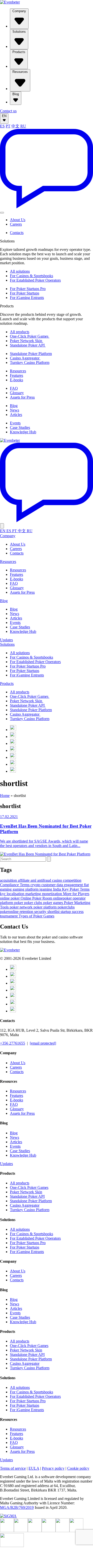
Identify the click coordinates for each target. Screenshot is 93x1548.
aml (34, 880)
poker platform (45, 907)
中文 (15, 126)
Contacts (17, 233)
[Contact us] (46, 207)
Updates (6, 640)
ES (2, 126)
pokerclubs (66, 907)
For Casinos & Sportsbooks (31, 276)
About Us (17, 220)
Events (15, 423)
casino (57, 880)
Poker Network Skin (26, 341)
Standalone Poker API (28, 345)
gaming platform (26, 889)
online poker (10, 898)
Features (16, 375)
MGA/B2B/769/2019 (17, 1507)
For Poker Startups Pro (28, 289)
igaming (46, 889)
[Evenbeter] (10, 2)
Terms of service (13, 1468)
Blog (15, 94)
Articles (16, 414)
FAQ (14, 388)
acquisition (9, 880)
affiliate (24, 880)
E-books (16, 380)
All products (19, 332)
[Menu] (2, 212)
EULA (34, 1468)
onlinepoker (63, 898)
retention (27, 911)
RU (23, 126)
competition (72, 880)
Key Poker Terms (76, 889)
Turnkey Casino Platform (29, 362)
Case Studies (20, 427)
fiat (86, 885)
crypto (36, 885)
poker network (21, 907)
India (57, 889)
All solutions (20, 271)
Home (5, 795)
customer (49, 885)
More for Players (76, 894)
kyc (3, 894)
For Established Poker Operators (35, 280)
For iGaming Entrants (27, 297)
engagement (74, 885)
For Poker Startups (24, 293)
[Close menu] (2, 525)
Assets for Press (22, 397)
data (60, 885)
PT (8, 126)
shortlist (54, 911)
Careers (16, 224)
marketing (33, 894)
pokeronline (10, 911)
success (78, 911)
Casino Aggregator (25, 358)
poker (19, 903)
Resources (20, 72)
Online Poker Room (37, 898)
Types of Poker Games (36, 916)
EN (4, 116)
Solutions (19, 31)
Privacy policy (53, 1468)
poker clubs (33, 903)
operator (79, 898)
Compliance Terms (15, 885)
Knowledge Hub (23, 432)
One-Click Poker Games (29, 336)
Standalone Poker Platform (31, 353)
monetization (52, 894)
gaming (6, 889)
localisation (16, 894)
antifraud (44, 880)
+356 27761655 (12, 1043)
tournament (9, 916)
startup (66, 911)
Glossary (17, 393)
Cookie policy (78, 1468)
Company (19, 11)
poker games (53, 903)
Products (18, 52)
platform (7, 903)
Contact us (8, 111)
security (40, 911)
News (14, 410)
